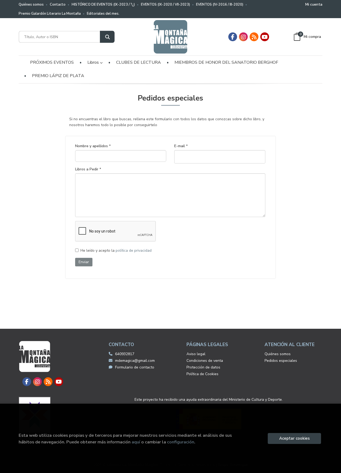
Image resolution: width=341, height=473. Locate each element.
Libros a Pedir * (88, 169)
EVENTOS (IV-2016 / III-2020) (219, 4)
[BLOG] (254, 37)
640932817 (124, 353)
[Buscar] (107, 37)
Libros (93, 62)
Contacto (58, 4)
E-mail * (181, 146)
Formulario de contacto (134, 367)
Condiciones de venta (204, 360)
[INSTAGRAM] (243, 37)
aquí (136, 442)
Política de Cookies (202, 373)
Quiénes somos (31, 4)
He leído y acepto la (116, 250)
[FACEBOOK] (232, 37)
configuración (180, 442)
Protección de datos (203, 367)
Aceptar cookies (294, 438)
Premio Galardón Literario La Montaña (50, 13)
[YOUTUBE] (264, 37)
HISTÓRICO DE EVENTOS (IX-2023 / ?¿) (103, 4)
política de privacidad (134, 250)
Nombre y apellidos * (93, 146)
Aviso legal (195, 353)
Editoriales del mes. (103, 13)
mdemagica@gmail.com (135, 360)
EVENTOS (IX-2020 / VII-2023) (165, 4)
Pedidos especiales (281, 360)
